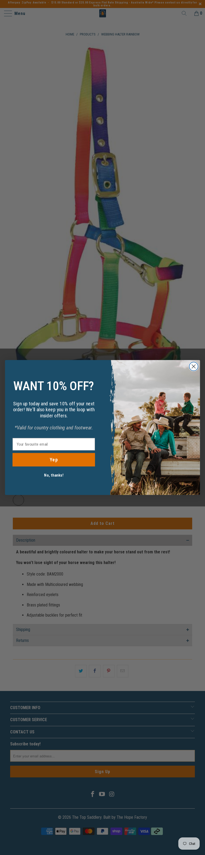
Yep (54, 460)
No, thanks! (53, 475)
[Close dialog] (193, 366)
